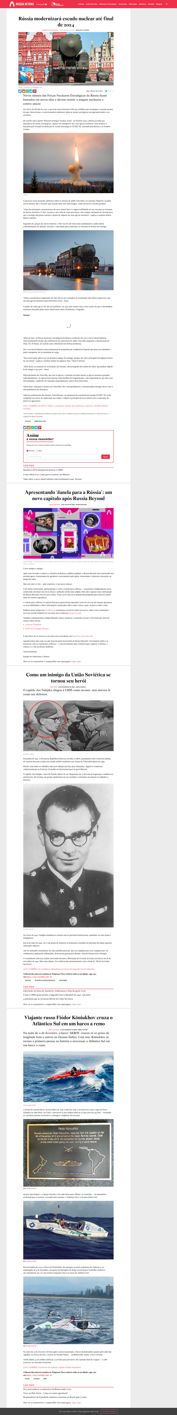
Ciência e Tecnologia (108, 4)
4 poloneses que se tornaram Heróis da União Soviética (48, 999)
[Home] (12, 4)
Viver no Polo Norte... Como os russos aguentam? (45, 1393)
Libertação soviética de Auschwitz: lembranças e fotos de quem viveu (54, 991)
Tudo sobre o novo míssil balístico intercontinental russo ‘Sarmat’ (52, 479)
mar (45, 1379)
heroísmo (63, 980)
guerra (28, 980)
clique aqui (76, 662)
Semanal (32, 451)
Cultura (81, 4)
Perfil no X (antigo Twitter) (37, 629)
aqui (84, 1411)
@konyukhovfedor (29, 1105)
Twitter (110, 91)
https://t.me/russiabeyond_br (39, 977)
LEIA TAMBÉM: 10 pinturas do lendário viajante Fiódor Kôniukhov (52, 1367)
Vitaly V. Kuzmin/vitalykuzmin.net (30, 87)
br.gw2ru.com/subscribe (82, 636)
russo (27, 1379)
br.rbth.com (50, 610)
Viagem (159, 4)
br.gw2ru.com (75, 613)
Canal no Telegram (33, 625)
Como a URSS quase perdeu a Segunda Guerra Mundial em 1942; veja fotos (56, 995)
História (142, 4)
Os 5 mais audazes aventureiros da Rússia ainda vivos (47, 1389)
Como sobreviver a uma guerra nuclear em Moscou (46, 475)
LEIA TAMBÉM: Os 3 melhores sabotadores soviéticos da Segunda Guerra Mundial (58, 969)
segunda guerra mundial (45, 980)
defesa (28, 421)
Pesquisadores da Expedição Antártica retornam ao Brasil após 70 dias (55, 1397)
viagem (37, 1379)
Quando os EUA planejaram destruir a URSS (43, 470)
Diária (40, 451)
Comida (151, 4)
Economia (123, 4)
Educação (133, 4)
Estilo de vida (91, 4)
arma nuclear (40, 421)
